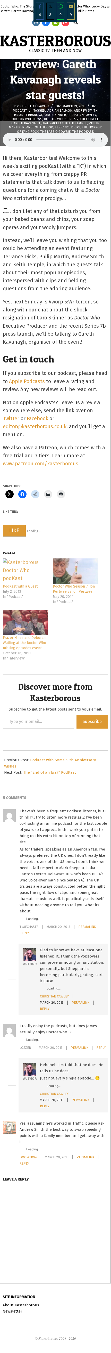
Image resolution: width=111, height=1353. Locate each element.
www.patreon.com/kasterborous (40, 464)
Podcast (20, 110)
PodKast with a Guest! (20, 586)
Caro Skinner (55, 115)
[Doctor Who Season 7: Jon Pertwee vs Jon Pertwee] (75, 571)
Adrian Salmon (59, 110)
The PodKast (82, 131)
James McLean (52, 123)
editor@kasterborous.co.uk (34, 427)
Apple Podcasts (27, 381)
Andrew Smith (86, 110)
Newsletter (12, 1311)
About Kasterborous (21, 1305)
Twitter (11, 419)
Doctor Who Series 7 (61, 119)
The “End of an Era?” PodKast (49, 772)
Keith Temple (76, 123)
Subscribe (92, 721)
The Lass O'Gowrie (55, 131)
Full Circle (89, 119)
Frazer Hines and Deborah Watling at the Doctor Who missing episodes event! (24, 643)
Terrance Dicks (67, 127)
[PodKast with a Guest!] (25, 571)
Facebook (37, 419)
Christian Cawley (81, 115)
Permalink (87, 927)
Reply (24, 933)
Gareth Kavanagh (25, 123)
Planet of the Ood (37, 127)
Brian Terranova (28, 115)
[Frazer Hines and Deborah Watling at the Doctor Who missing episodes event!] (25, 622)
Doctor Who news (27, 119)
